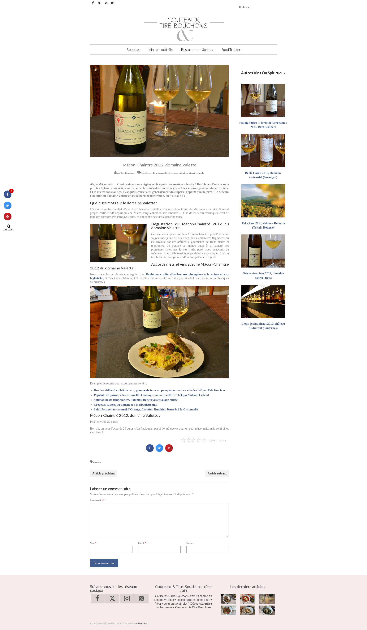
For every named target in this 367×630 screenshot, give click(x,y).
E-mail (142, 543)
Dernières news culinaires (176, 173)
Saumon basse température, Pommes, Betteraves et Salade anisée (136, 399)
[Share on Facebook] (150, 451)
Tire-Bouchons (127, 173)
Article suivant (217, 473)
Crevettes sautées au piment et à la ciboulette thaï (125, 404)
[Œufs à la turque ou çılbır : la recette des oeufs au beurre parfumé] (247, 610)
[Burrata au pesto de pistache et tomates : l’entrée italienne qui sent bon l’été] (247, 599)
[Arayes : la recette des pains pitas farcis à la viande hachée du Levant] (228, 610)
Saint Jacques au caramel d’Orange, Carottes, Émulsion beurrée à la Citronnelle (146, 409)
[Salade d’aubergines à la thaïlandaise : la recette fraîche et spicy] (267, 610)
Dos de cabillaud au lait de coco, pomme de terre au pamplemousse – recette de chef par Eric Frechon (159, 390)
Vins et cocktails (196, 173)
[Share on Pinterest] (169, 451)
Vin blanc (97, 462)
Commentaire (97, 500)
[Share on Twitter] (159, 451)
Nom (93, 543)
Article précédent (103, 473)
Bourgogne (158, 173)
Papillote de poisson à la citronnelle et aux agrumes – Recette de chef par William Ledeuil (151, 395)
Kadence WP (141, 623)
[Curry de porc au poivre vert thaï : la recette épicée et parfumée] (228, 599)
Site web (190, 543)
